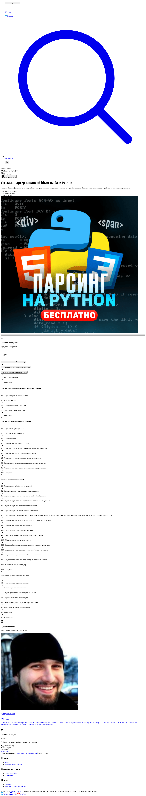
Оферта (8, 784)
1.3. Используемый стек (14, 372)
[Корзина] (7, 162)
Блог (7, 762)
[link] (75, 7)
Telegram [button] (10, 16)
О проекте (9, 775)
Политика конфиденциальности (17, 786)
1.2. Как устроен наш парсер (16, 367)
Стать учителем (11, 773)
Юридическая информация (27, 753)
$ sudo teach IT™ (17, 791)
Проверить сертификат (13, 764)
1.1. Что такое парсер (13, 362)
